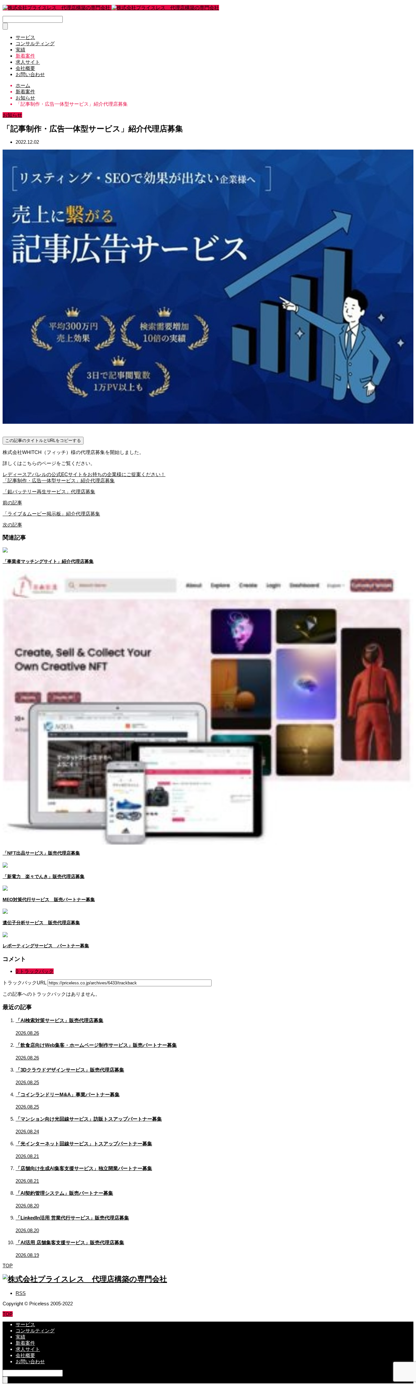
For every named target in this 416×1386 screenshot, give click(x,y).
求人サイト (28, 62)
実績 (20, 49)
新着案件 (25, 56)
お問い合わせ (30, 74)
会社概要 (25, 68)
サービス (25, 37)
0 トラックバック (35, 971)
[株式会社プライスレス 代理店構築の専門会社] (111, 7)
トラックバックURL (24, 982)
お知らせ (12, 115)
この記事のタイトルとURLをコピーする (43, 440)
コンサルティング (35, 43)
